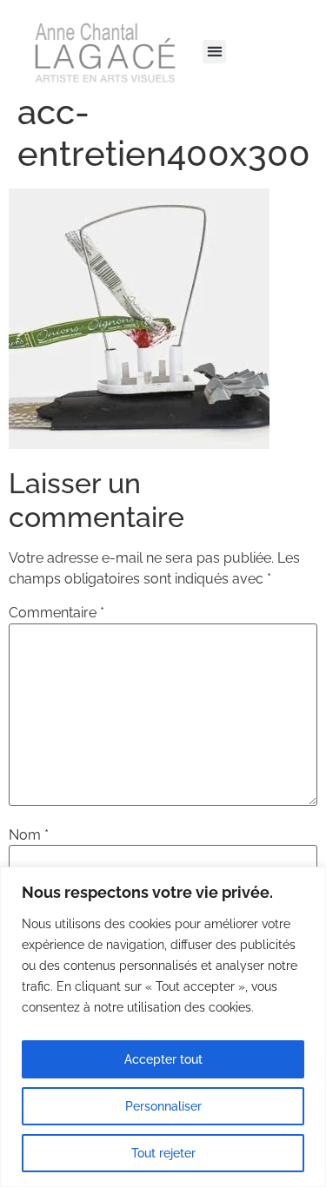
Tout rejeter (163, 1153)
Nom (29, 835)
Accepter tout (163, 1059)
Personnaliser (163, 1106)
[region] (163, 1027)
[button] (214, 51)
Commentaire (56, 613)
